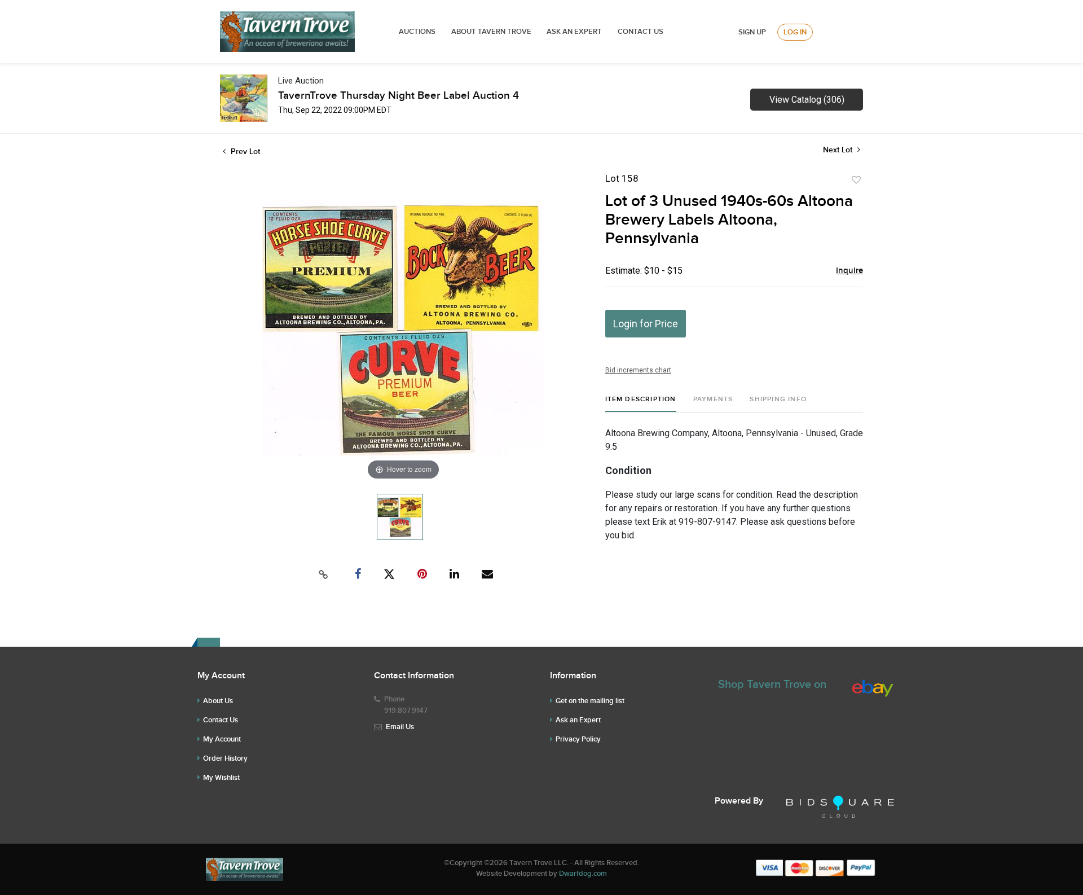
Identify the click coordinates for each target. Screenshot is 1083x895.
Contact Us (640, 31)
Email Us (400, 726)
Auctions (417, 31)
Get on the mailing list (590, 700)
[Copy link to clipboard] (324, 574)
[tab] (640, 404)
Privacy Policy (578, 739)
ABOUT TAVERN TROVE (492, 31)
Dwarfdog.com (583, 873)
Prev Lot (244, 151)
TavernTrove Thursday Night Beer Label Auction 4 (398, 95)
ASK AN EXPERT (574, 31)
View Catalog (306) (806, 99)
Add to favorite (856, 180)
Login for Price (645, 324)
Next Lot (839, 150)
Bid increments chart (638, 370)
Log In (795, 32)
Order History (225, 758)
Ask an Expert (578, 720)
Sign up (752, 32)
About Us (218, 700)
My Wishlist (221, 777)
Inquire (849, 271)
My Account (222, 739)
